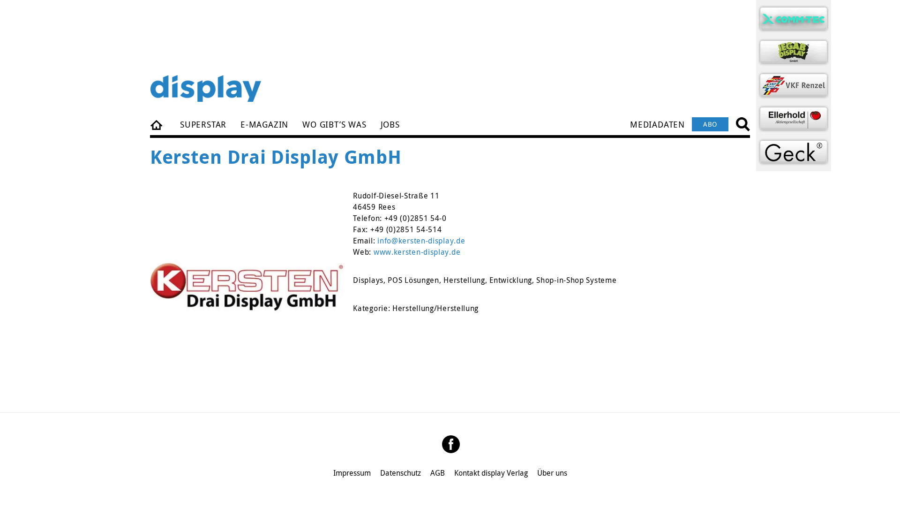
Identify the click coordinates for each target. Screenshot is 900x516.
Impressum (352, 473)
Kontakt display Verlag (491, 473)
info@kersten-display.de (421, 240)
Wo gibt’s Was (334, 124)
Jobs (390, 124)
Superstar (203, 124)
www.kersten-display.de (417, 252)
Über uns (552, 473)
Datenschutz (400, 473)
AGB (437, 473)
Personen (157, 124)
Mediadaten (657, 124)
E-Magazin (264, 124)
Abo (710, 124)
